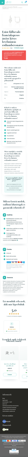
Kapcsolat (5, 400)
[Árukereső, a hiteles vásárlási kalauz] (5, 429)
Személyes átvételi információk (10, 405)
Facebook (4, 421)
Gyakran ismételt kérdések (9, 407)
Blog (3, 398)
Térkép (8, 225)
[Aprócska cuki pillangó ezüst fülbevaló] (10, 353)
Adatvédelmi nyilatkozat (8, 411)
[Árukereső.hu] (14, 451)
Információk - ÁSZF (7, 402)
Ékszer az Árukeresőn (14, 452)
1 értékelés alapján (19, 48)
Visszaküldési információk (9, 409)
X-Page (14, 437)
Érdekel (10, 374)
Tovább (6, 58)
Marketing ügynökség (14, 454)
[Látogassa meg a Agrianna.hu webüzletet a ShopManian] (14, 449)
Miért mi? (4, 404)
